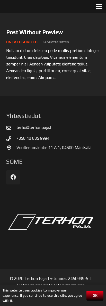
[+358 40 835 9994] (11, 138)
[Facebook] (13, 177)
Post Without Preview (34, 32)
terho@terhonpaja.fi (34, 127)
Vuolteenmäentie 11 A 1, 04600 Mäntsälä (53, 147)
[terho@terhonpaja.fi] (11, 127)
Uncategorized (22, 42)
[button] (98, 6)
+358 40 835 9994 (32, 138)
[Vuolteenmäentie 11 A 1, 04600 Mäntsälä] (11, 147)
